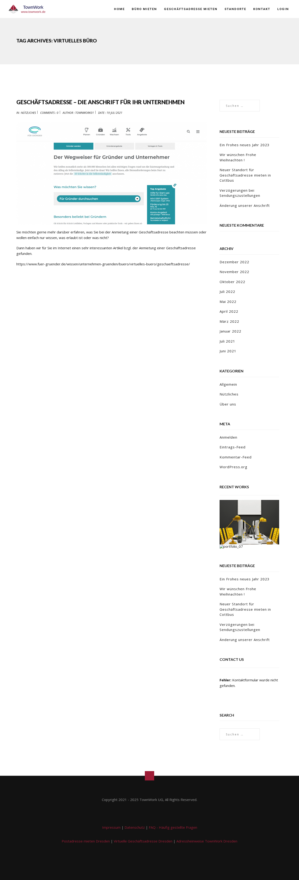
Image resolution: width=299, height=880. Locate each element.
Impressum (111, 827)
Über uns (228, 404)
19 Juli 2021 (114, 113)
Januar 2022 (230, 331)
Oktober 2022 (232, 281)
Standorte (235, 9)
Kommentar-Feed (236, 457)
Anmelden (228, 437)
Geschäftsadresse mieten (190, 9)
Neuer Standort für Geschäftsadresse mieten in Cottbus (245, 175)
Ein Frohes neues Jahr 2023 (245, 144)
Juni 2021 (228, 351)
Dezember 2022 (234, 262)
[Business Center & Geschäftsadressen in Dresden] (27, 9)
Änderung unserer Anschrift (245, 205)
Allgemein (228, 384)
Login (283, 9)
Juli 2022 (227, 291)
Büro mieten (144, 9)
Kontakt (261, 9)
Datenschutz (135, 827)
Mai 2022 (228, 301)
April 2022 (229, 311)
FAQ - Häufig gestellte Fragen (173, 827)
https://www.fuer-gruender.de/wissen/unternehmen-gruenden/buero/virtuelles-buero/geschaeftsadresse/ (103, 264)
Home (119, 9)
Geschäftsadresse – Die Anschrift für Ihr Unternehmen (100, 102)
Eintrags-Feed (233, 447)
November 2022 (234, 271)
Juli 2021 (227, 341)
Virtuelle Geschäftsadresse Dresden (143, 841)
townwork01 (84, 113)
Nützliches (28, 113)
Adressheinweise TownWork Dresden (206, 841)
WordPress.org (233, 466)
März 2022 (229, 321)
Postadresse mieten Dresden (86, 841)
